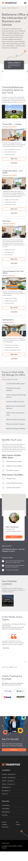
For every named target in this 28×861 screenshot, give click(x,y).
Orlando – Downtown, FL (8, 784)
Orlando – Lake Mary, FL (8, 781)
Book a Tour (14, 158)
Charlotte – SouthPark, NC (8, 777)
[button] (14, 504)
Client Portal (5, 827)
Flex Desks (4, 815)
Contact (18, 824)
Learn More (21, 11)
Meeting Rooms (6, 812)
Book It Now (14, 354)
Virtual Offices (5, 808)
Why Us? (4, 822)
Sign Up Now (14, 307)
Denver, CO (5, 794)
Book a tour (14, 749)
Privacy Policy (5, 843)
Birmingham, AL (6, 790)
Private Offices (5, 805)
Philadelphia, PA (6, 787)
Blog (17, 822)
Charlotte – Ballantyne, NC (9, 774)
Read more (21, 102)
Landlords (4, 824)
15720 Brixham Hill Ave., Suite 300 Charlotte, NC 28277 (13, 550)
